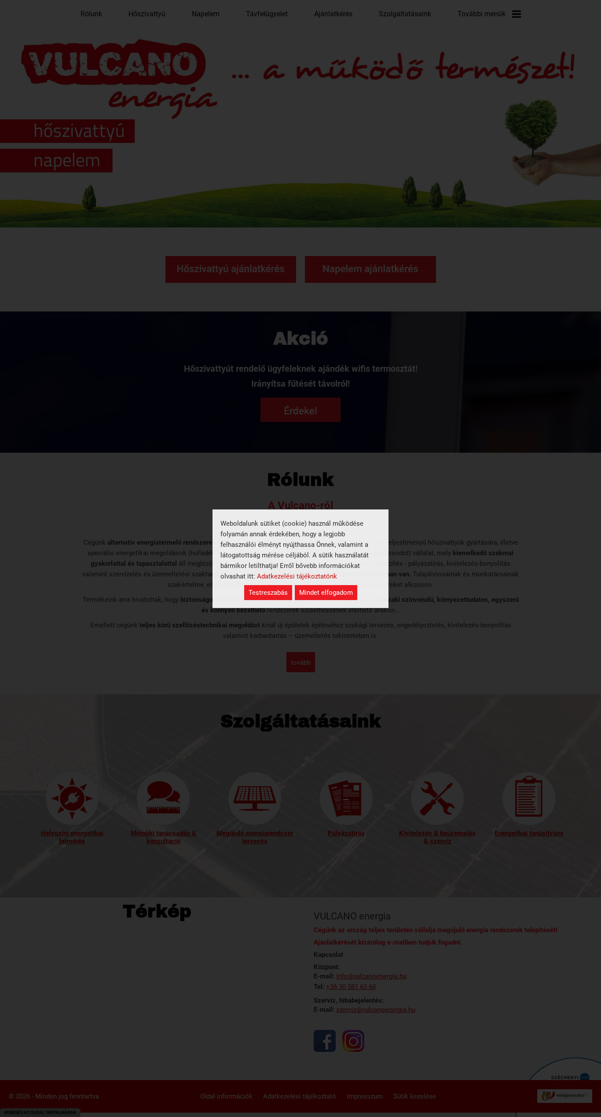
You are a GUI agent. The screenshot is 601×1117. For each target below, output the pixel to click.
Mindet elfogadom (326, 593)
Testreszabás (268, 593)
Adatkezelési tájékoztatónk (297, 576)
